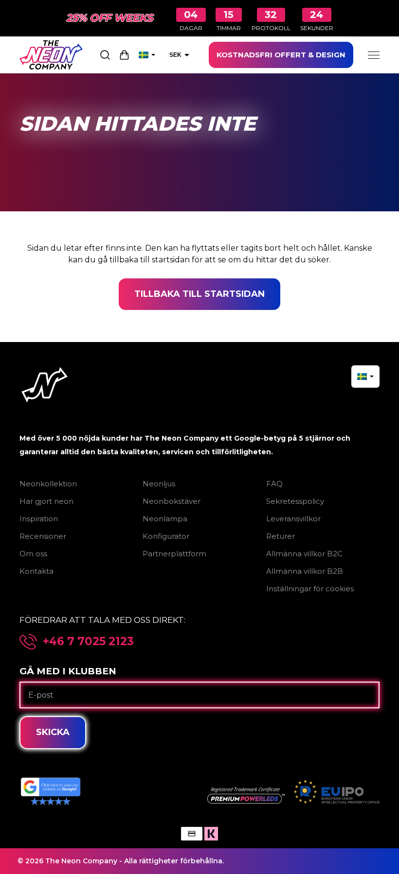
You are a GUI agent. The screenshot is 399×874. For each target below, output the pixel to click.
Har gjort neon (46, 501)
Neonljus (159, 483)
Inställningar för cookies (310, 588)
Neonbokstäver (171, 501)
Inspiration (38, 518)
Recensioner (42, 536)
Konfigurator (166, 536)
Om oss (33, 553)
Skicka (53, 732)
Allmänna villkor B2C (304, 553)
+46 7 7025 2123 (88, 641)
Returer (280, 536)
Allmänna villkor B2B (304, 571)
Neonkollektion (48, 483)
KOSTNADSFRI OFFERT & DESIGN (281, 54)
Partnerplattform (174, 553)
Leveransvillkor (293, 518)
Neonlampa (165, 518)
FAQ (274, 483)
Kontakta (36, 571)
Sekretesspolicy (295, 501)
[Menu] (374, 55)
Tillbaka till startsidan (199, 294)
